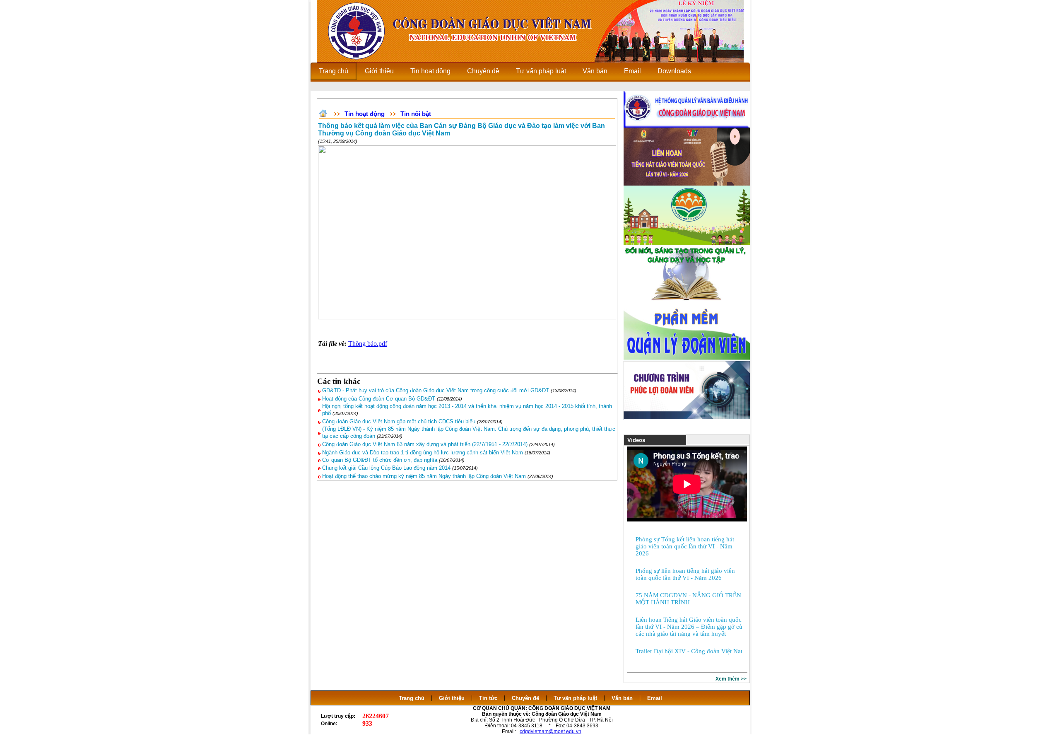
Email (654, 698)
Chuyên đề (525, 698)
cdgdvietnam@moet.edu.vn (550, 731)
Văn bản (623, 698)
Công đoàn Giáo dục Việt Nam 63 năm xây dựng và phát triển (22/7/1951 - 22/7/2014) (425, 444)
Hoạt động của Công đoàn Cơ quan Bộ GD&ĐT (378, 399)
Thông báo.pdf (367, 343)
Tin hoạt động (364, 113)
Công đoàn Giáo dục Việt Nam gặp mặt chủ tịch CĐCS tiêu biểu (398, 421)
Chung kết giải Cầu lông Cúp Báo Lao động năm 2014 (386, 468)
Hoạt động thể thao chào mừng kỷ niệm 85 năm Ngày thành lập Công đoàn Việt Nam (424, 476)
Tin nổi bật (415, 113)
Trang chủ (411, 698)
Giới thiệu (452, 698)
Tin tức (488, 698)
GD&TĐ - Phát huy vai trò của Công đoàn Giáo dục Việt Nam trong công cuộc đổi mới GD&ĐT (435, 390)
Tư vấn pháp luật (575, 698)
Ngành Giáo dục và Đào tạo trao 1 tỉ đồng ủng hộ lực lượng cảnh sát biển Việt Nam (422, 452)
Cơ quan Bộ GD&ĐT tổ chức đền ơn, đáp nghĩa (380, 460)
